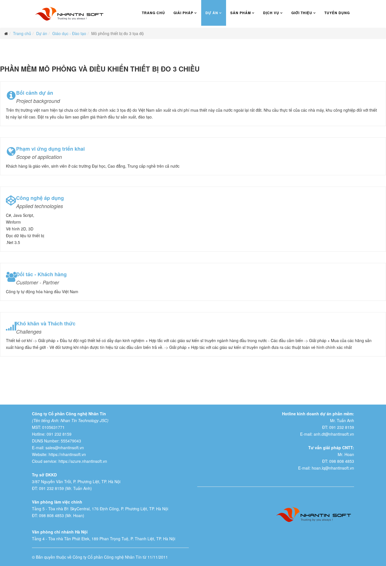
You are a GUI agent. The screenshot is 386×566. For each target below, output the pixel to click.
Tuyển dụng (337, 12)
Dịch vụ (271, 12)
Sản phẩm (240, 12)
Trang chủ (153, 12)
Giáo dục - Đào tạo (69, 33)
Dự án (211, 12)
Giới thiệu (301, 12)
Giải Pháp (183, 12)
